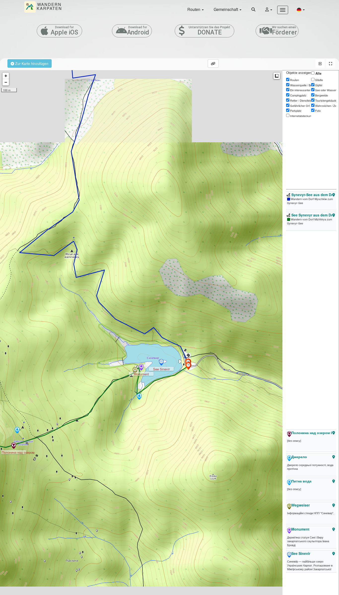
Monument (300, 529)
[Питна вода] (139, 397)
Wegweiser (300, 505)
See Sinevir (300, 553)
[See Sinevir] (161, 363)
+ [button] (5, 75)
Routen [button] (194, 9)
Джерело (299, 456)
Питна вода (301, 480)
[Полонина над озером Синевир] (14, 446)
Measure (276, 76)
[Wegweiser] (135, 371)
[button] (300, 9)
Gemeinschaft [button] (226, 9)
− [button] (5, 82)
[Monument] (141, 368)
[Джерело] (17, 431)
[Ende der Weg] (188, 366)
